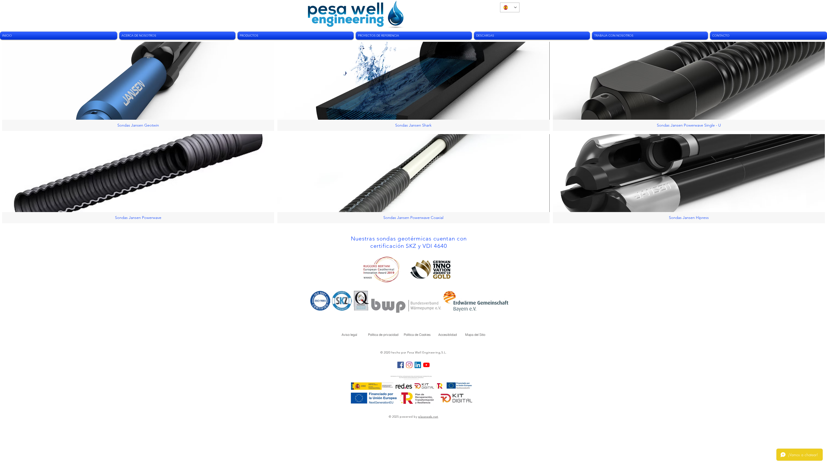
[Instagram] (409, 365)
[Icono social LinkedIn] (418, 365)
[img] (689, 86)
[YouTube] (426, 365)
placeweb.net (428, 416)
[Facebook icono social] (400, 365)
